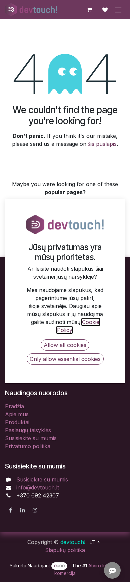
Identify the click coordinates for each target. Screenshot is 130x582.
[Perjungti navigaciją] (118, 10)
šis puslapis (102, 144)
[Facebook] (10, 510)
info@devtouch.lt (37, 487)
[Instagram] (35, 510)
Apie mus (17, 414)
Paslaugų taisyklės (28, 430)
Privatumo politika (27, 446)
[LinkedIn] (22, 510)
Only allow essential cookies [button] (65, 359)
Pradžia (14, 406)
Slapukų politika (65, 550)
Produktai (17, 422)
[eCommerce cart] (89, 9)
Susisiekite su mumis (31, 438)
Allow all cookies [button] (65, 345)
